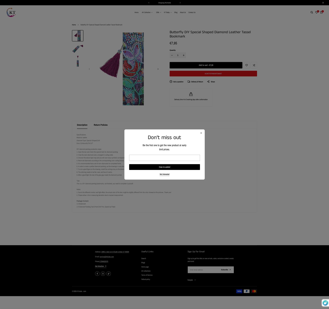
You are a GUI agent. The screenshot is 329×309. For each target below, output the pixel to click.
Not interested (164, 174)
